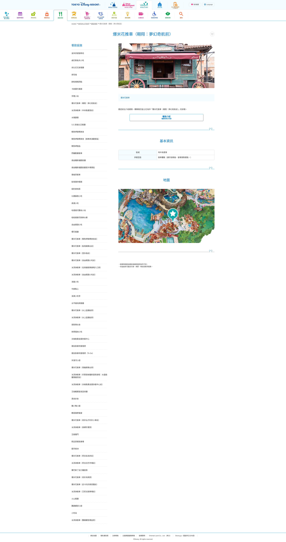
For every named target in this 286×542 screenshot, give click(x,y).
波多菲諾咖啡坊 (78, 53)
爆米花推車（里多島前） (81, 253)
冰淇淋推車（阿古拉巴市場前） (84, 463)
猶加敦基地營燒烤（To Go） (83, 353)
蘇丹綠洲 (75, 449)
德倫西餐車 (76, 175)
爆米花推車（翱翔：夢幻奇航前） (85, 103)
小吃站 (74, 513)
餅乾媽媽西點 (77, 82)
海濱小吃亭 (76, 296)
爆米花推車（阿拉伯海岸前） (83, 456)
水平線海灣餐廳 (78, 303)
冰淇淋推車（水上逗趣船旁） (83, 317)
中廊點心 (75, 289)
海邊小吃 (75, 282)
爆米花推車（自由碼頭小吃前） (84, 260)
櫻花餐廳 (75, 232)
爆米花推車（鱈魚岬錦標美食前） (85, 239)
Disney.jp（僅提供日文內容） (185, 536)
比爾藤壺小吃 (77, 196)
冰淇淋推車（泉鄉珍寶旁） (82, 427)
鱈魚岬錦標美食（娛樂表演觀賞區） (86, 139)
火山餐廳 (75, 499)
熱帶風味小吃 (77, 332)
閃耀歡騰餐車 (77, 153)
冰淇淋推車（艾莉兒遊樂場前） (84, 492)
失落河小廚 (76, 360)
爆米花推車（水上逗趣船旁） (83, 310)
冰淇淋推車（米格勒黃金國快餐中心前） (88, 384)
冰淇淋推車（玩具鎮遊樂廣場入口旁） (87, 267)
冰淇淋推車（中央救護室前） (83, 110)
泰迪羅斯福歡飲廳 (79, 160)
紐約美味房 (76, 189)
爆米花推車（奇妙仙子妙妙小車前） (86, 420)
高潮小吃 (75, 203)
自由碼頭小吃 (77, 225)
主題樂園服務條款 (128, 536)
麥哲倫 (74, 75)
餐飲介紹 (166, 117)
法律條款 (115, 536)
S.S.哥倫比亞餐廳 (79, 125)
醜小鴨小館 (76, 406)
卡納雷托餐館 (77, 89)
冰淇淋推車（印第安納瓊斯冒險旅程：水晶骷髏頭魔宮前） (89, 376)
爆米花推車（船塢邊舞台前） (83, 246)
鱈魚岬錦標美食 (78, 132)
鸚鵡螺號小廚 (77, 506)
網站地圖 (93, 536)
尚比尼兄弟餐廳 (78, 68)
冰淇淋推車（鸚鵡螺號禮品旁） (84, 520)
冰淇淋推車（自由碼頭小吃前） (84, 275)
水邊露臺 (75, 118)
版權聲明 (142, 536)
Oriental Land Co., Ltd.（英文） (160, 536)
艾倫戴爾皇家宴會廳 (80, 392)
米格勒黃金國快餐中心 (80, 339)
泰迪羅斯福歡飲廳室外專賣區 (83, 168)
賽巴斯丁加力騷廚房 (80, 470)
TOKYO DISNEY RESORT (86, 4)
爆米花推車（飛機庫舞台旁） (83, 367)
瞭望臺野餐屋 (77, 413)
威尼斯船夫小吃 (78, 60)
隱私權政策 (104, 536)
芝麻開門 (75, 434)
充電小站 (75, 96)
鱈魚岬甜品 (76, 146)
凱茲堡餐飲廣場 (78, 442)
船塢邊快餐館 (77, 182)
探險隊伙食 (76, 325)
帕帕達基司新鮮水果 (80, 217)
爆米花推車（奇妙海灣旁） (82, 477)
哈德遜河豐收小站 (79, 210)
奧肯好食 (75, 399)
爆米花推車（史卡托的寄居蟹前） (85, 484)
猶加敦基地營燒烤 (79, 346)
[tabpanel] (166, 67)
